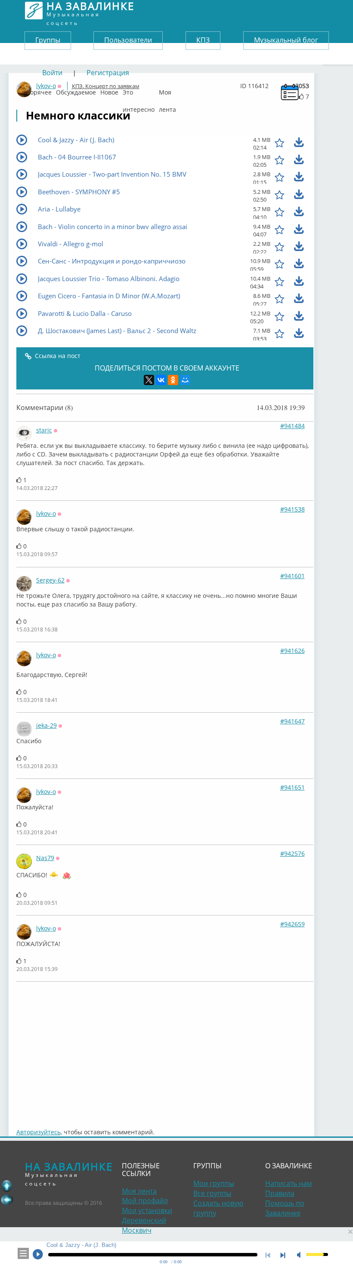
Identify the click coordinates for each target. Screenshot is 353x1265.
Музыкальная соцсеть (90, 10)
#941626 (292, 650)
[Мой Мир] (185, 380)
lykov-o (46, 513)
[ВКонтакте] (161, 380)
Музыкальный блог (286, 40)
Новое (109, 90)
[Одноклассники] (173, 380)
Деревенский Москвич (144, 1225)
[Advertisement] (164, 1050)
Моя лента (167, 90)
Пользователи (128, 40)
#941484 (292, 426)
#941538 (292, 509)
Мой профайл (145, 1200)
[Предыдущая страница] (7, 1200)
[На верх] (7, 1186)
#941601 (292, 576)
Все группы (212, 1193)
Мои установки (147, 1210)
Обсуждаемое (76, 90)
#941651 (292, 787)
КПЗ (203, 40)
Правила (279, 1193)
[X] (149, 380)
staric (44, 430)
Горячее (39, 90)
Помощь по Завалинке (284, 1208)
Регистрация (108, 72)
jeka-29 (46, 725)
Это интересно (139, 90)
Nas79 (45, 858)
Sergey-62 (50, 580)
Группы (47, 40)
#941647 (292, 721)
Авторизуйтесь (38, 1132)
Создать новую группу (218, 1208)
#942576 (292, 853)
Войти (52, 72)
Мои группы (213, 1183)
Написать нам (288, 1183)
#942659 (292, 924)
